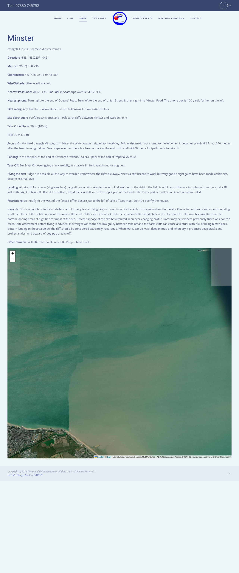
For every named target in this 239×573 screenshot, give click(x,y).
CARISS (38, 475)
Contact (196, 18)
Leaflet (100, 456)
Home (58, 18)
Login (227, 5)
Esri (109, 456)
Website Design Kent (18, 475)
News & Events (143, 18)
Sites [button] (83, 18)
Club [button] (70, 18)
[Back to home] (119, 18)
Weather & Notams (171, 18)
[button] (12, 253)
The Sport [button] (99, 18)
